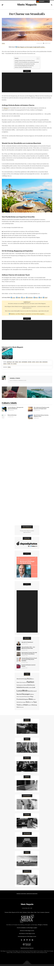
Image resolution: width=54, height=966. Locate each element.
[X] (21, 940)
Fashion (30, 682)
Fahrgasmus (24, 682)
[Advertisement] (27, 82)
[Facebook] (24, 940)
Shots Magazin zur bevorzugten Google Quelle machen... (31, 47)
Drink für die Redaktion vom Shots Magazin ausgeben (27, 927)
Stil (41, 297)
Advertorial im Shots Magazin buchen (27, 930)
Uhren (21, 705)
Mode (18, 297)
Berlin (33, 678)
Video (29, 705)
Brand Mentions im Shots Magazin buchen (27, 933)
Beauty (29, 679)
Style (27, 702)
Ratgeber (26, 699)
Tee (11, 363)
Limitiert (30, 687)
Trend (45, 297)
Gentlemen (25, 912)
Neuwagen (26, 694)
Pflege (31, 696)
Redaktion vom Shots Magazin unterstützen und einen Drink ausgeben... (27, 313)
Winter (18, 707)
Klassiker (32, 685)
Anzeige (25, 678)
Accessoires (42, 912)
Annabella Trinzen (15, 378)
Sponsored (47, 912)
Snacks (4, 363)
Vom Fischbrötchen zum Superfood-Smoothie (25, 64)
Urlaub (14, 363)
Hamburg (19, 685)
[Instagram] (30, 940)
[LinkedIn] (32, 940)
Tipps (35, 702)
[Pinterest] (27, 940)
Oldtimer (32, 694)
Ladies (21, 912)
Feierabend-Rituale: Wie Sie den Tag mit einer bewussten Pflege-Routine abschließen (29, 659)
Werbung (34, 705)
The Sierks (45, 924)
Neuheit (19, 694)
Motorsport (34, 691)
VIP (31, 705)
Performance (27, 696)
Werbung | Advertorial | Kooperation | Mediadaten (27, 893)
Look (33, 687)
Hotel (28, 685)
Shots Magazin (27, 904)
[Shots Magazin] (27, 4)
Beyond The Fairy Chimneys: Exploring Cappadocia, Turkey (41, 416)
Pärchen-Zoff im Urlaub (12, 415)
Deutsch (41, 1)
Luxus (13, 297)
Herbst (22, 685)
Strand (8, 363)
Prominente (20, 699)
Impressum (31, 948)
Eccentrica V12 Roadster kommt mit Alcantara (28, 665)
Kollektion (20, 687)
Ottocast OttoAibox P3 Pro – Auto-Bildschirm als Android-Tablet (28, 648)
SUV (30, 702)
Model (29, 691)
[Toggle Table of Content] (37, 58)
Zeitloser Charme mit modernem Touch (23, 67)
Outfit (23, 696)
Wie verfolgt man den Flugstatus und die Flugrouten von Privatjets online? (41, 408)
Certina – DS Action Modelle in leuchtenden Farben (42, 392)
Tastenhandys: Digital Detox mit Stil (13, 393)
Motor (35, 912)
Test (32, 702)
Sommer (19, 702)
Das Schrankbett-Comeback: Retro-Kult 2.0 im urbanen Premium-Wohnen (29, 653)
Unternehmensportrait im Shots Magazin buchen (27, 936)
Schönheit (30, 297)
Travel (3, 43)
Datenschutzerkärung (25, 948)
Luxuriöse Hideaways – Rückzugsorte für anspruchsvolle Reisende (15, 408)
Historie (6, 108)
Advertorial (19, 678)
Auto (23, 297)
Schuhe (34, 699)
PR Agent (40, 924)
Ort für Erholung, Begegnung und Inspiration (24, 65)
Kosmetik (25, 687)
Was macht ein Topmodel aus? (27, 642)
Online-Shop (19, 696)
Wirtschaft (21, 707)
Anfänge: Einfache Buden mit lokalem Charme (25, 60)
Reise (36, 297)
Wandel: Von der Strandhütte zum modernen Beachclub (27, 62)
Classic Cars (19, 682)
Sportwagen (23, 702)
